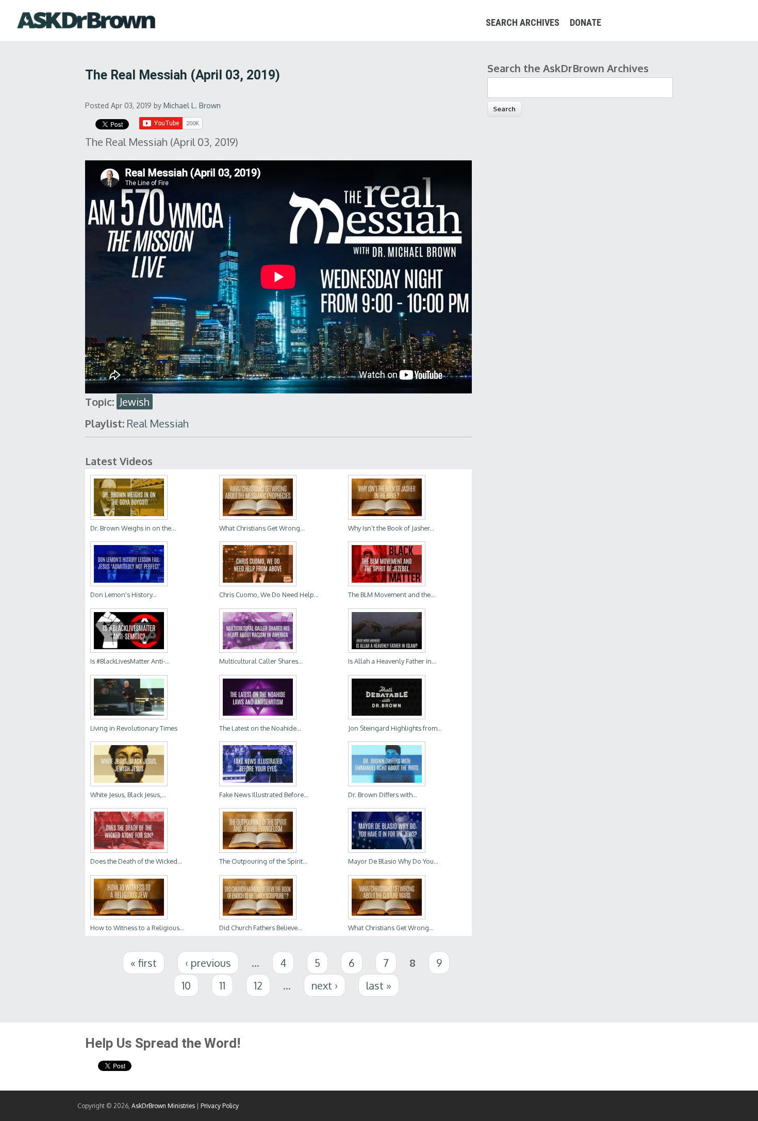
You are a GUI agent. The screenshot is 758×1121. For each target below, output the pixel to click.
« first (143, 962)
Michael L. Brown (192, 105)
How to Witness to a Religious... (137, 928)
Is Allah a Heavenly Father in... (392, 661)
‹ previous (208, 962)
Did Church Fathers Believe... (260, 928)
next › (324, 985)
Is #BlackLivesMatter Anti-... (130, 661)
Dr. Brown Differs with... (382, 794)
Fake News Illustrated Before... (263, 794)
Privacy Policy (220, 1106)
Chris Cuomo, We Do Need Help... (269, 594)
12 (258, 985)
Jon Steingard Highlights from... (395, 728)
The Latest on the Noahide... (260, 728)
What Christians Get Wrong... (262, 528)
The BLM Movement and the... (391, 594)
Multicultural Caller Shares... (261, 661)
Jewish (135, 401)
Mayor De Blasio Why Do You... (393, 861)
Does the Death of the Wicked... (136, 861)
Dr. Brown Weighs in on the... (133, 528)
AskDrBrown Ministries (163, 1106)
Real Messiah (158, 423)
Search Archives (522, 22)
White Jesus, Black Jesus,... (128, 794)
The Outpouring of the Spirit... (263, 861)
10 (186, 985)
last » (378, 985)
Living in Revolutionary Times (133, 728)
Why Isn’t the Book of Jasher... (391, 528)
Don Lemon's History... (123, 594)
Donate (585, 22)
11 (222, 985)
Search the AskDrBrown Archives (568, 68)
